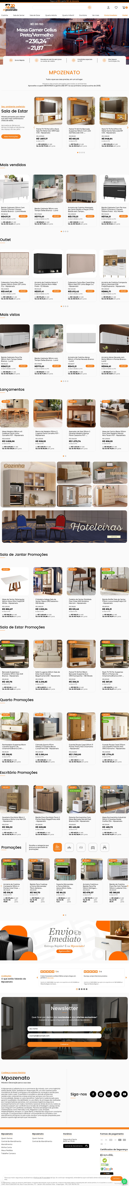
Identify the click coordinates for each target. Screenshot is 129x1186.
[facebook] (93, 1094)
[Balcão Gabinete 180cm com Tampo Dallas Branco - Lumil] (47, 189)
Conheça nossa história (13, 1072)
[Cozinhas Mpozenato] (28, 484)
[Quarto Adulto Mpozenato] (74, 496)
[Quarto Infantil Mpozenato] (110, 496)
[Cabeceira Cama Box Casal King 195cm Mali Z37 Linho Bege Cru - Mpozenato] (81, 263)
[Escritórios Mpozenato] (110, 473)
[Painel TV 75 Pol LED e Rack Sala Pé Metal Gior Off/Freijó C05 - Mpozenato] (48, 111)
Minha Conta (6, 1147)
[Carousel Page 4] (65, 54)
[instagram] (101, 1094)
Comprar (44, 121)
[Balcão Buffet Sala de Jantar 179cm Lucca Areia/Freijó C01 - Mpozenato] (114, 581)
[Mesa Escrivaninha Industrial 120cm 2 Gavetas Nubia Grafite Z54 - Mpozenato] (114, 799)
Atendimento (6, 1144)
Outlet (125, 15)
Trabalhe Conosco (8, 1153)
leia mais (50, 978)
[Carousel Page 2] (61, 54)
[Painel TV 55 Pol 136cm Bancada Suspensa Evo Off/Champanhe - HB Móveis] (81, 654)
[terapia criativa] (10, 7)
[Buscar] (89, 7)
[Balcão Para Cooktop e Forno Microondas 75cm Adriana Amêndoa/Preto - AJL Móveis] (39, 869)
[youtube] (124, 1094)
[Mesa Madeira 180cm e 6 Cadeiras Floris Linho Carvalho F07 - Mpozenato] (14, 413)
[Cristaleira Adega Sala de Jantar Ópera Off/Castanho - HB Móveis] (47, 581)
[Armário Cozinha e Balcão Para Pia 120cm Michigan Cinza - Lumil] (92, 869)
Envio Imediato (110, 15)
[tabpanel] (47, 201)
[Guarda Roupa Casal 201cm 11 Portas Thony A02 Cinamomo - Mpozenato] (81, 726)
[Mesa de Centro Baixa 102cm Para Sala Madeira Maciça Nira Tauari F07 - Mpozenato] (114, 413)
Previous (1, 203)
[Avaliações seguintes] (126, 977)
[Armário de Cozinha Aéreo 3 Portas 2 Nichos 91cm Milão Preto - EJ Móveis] (47, 263)
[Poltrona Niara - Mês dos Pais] (64, 41)
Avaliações (6, 976)
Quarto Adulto (51, 15)
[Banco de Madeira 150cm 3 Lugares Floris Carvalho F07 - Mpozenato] (47, 413)
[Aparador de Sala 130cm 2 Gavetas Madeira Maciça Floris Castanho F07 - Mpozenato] (81, 413)
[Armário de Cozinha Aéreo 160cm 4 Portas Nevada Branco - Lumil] (81, 338)
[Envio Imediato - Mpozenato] (64, 940)
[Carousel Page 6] (69, 54)
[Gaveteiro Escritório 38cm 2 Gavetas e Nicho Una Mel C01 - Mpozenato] (14, 799)
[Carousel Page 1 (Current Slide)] (77, 152)
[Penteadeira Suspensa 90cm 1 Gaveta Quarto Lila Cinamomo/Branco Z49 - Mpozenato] (14, 726)
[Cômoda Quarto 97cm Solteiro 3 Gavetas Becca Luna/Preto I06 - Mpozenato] (47, 726)
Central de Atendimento (11, 1141)
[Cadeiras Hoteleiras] (64, 526)
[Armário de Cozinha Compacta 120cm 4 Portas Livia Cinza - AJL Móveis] (12, 869)
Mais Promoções (11, 136)
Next (128, 203)
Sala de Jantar (18, 15)
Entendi (116, 1178)
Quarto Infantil (68, 15)
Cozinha (4, 15)
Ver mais (95, 15)
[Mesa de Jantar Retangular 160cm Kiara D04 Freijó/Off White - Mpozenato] (14, 581)
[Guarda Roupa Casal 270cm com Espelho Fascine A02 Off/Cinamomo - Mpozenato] (114, 726)
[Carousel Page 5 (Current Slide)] (67, 54)
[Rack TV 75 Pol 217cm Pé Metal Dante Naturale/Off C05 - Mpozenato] (114, 111)
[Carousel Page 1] (59, 54)
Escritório (83, 15)
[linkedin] (109, 1094)
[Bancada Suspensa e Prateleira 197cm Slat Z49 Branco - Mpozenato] (14, 654)
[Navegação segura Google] (106, 1171)
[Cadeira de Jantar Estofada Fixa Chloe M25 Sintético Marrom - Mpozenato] (81, 581)
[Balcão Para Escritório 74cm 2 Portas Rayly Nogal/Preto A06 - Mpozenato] (47, 799)
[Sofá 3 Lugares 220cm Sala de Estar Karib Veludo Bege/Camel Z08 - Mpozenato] (47, 654)
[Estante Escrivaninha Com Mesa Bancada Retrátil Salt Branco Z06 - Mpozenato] (81, 799)
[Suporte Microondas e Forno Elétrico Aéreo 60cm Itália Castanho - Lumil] (65, 869)
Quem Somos (6, 1138)
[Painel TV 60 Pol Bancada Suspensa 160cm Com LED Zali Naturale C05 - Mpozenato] (81, 111)
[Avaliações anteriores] (37, 977)
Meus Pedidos (7, 1150)
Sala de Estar (35, 15)
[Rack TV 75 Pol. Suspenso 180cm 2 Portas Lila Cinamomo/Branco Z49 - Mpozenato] (114, 654)
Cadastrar (64, 1044)
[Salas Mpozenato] (74, 473)
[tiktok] (116, 1094)
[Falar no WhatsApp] (124, 1181)
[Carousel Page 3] (63, 54)
